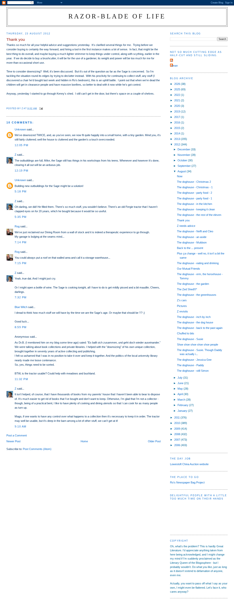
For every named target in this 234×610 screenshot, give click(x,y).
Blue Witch (21, 307)
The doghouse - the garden (193, 283)
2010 (177, 423)
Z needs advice (186, 225)
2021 (177, 100)
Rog (17, 226)
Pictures (182, 305)
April (181, 394)
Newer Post (13, 441)
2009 (177, 428)
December (184, 149)
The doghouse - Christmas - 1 (195, 187)
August (182, 171)
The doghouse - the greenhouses (196, 294)
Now (179, 176)
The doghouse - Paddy (190, 365)
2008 (177, 434)
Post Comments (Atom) (37, 449)
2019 (177, 111)
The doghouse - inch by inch (194, 316)
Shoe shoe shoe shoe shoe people (197, 344)
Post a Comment (16, 435)
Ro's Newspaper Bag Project (187, 482)
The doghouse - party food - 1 (194, 198)
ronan (174, 65)
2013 (177, 138)
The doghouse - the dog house (195, 322)
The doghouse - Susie (190, 339)
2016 (177, 122)
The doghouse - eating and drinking (198, 263)
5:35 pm (21, 216)
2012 (177, 144)
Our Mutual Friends (188, 268)
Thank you (183, 220)
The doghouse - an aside (191, 237)
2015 (177, 127)
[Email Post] (41, 108)
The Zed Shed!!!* (187, 289)
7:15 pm (21, 263)
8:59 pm (21, 327)
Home (84, 441)
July (180, 377)
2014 (177, 133)
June (181, 383)
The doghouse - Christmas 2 (194, 181)
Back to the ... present (190, 247)
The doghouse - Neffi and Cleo (195, 231)
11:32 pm (21, 379)
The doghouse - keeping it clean (196, 209)
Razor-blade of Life (117, 16)
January (183, 410)
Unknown (20, 129)
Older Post (154, 441)
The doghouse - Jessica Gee (194, 359)
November (184, 154)
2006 (177, 445)
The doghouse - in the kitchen (194, 203)
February (183, 405)
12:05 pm (21, 145)
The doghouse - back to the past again (199, 327)
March (182, 399)
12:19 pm (21, 170)
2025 (177, 89)
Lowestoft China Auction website (189, 464)
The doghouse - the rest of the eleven (199, 214)
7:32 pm (21, 297)
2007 (177, 439)
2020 (177, 105)
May (181, 388)
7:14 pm (21, 242)
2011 (177, 417)
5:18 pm (21, 191)
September (184, 165)
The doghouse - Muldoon (192, 242)
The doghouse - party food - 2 (194, 192)
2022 (177, 94)
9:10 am (21, 426)
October (183, 160)
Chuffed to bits (185, 333)
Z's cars (182, 300)
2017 (177, 117)
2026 (177, 83)
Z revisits (182, 311)
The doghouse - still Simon (193, 370)
